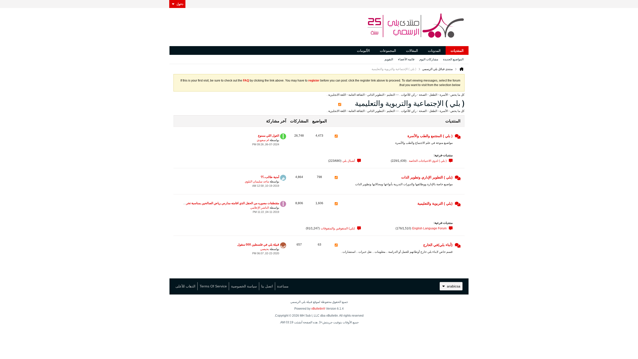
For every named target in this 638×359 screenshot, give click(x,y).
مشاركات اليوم (428, 59)
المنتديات (457, 51)
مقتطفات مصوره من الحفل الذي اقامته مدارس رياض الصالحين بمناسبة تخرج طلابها (227, 203)
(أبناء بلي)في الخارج (438, 245)
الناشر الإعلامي (259, 207)
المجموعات (388, 51)
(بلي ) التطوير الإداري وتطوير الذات (427, 177)
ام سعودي (263, 140)
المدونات (434, 51)
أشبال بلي (348, 161)
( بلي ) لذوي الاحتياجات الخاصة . (427, 161)
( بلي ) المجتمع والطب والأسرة (430, 136)
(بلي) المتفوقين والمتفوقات (338, 228)
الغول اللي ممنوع (268, 135)
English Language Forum (429, 228)
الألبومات (363, 51)
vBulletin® (318, 308)
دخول (179, 4)
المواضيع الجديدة (453, 59)
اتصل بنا (267, 286)
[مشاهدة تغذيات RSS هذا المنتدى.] (336, 139)
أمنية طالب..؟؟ (270, 177)
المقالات (412, 51)
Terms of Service (213, 286)
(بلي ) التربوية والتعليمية (435, 203)
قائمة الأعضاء (406, 59)
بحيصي (264, 249)
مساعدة (283, 286)
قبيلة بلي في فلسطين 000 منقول (258, 244)
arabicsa (453, 286)
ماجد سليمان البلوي (257, 181)
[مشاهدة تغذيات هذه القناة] (339, 103)
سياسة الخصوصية (244, 286)
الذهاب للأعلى (185, 286)
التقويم (389, 59)
